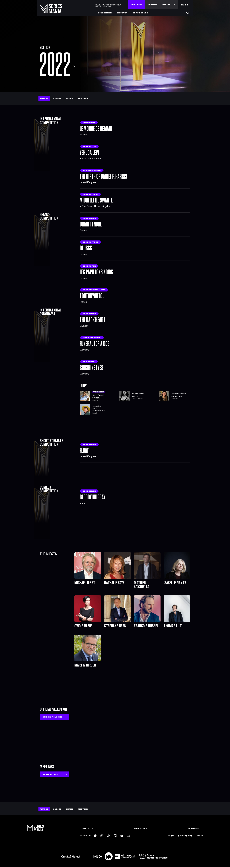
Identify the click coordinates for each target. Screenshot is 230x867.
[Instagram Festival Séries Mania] (101, 836)
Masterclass (50, 774)
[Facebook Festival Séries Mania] (95, 836)
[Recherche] (187, 12)
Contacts (87, 829)
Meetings (83, 99)
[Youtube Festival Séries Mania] (121, 835)
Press (200, 836)
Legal (171, 836)
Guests (57, 99)
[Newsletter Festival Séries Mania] (128, 835)
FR (182, 5)
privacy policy (185, 836)
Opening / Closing (52, 717)
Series (69, 99)
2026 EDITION (105, 13)
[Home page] (51, 11)
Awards (44, 99)
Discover (122, 13)
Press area (140, 829)
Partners (193, 829)
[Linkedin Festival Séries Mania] (115, 835)
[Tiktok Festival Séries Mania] (108, 836)
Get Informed (140, 13)
